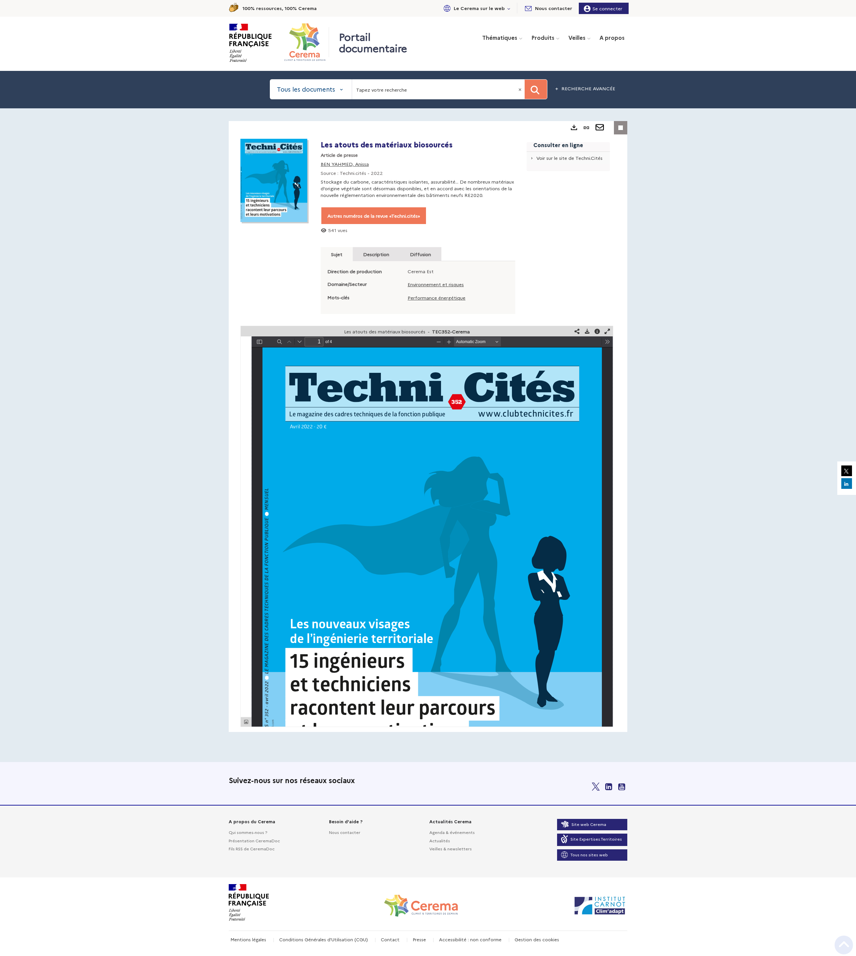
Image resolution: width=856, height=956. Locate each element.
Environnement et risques (436, 284)
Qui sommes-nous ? (248, 832)
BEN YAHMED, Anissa (345, 164)
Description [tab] (376, 254)
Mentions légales (248, 939)
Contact (390, 939)
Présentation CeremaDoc (254, 840)
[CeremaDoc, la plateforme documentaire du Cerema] (306, 42)
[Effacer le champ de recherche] (521, 89)
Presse (419, 939)
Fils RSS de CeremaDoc (252, 848)
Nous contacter (344, 832)
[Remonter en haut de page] (844, 945)
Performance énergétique (436, 297)
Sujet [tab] (336, 254)
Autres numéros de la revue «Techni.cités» (373, 215)
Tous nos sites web (589, 854)
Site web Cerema (588, 824)
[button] (476, 8)
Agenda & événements (452, 832)
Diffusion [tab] (420, 254)
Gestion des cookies (537, 939)
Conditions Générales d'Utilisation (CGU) (323, 939)
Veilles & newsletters (450, 848)
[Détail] (597, 331)
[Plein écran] (607, 331)
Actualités (439, 840)
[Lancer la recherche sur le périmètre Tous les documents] (535, 89)
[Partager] (577, 331)
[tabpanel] (428, 426)
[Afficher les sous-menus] (509, 8)
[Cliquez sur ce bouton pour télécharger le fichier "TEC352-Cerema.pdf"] (587, 331)
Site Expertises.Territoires (596, 839)
